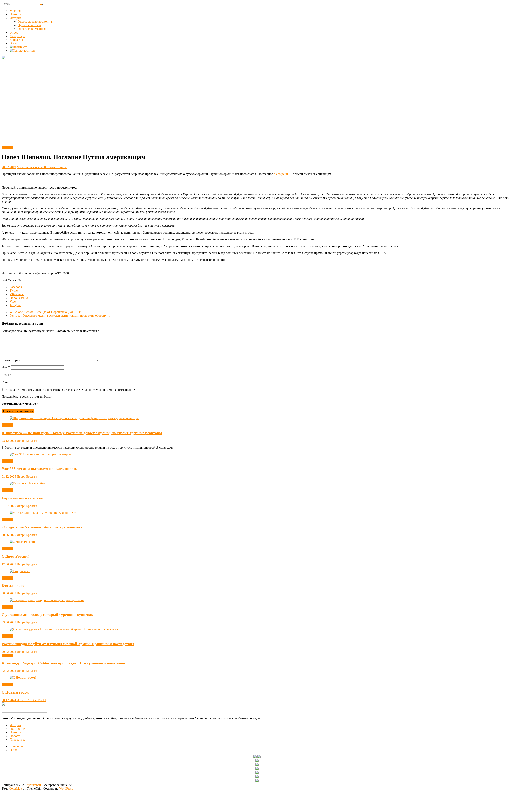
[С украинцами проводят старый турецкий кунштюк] (47, 600)
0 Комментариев (55, 167)
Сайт (5, 382)
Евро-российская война (22, 498)
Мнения (15, 10)
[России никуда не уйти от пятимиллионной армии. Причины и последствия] (64, 629)
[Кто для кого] (20, 571)
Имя (6, 367)
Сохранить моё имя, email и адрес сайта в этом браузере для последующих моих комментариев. (71, 389)
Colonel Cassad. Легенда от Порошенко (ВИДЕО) (45, 312)
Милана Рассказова (30, 167)
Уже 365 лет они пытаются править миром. (39, 469)
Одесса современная (32, 28)
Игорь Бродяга (27, 440)
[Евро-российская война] (27, 483)
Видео (14, 32)
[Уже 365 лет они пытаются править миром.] (41, 454)
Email (6, 374)
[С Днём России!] (22, 541)
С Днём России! (15, 556)
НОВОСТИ (18, 728)
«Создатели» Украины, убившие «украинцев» (42, 527)
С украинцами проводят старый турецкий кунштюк (47, 615)
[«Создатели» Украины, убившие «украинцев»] (43, 512)
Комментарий (11, 360)
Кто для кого (13, 585)
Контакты (16, 39)
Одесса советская (29, 25)
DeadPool (38, 700)
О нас (13, 43)
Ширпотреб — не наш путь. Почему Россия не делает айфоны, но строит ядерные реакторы (82, 433)
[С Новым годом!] (23, 677)
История (15, 18)
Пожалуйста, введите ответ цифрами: (27, 396)
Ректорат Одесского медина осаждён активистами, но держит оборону (60, 315)
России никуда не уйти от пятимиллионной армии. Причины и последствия (68, 644)
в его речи (281, 174)
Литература (17, 36)
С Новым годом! (16, 692)
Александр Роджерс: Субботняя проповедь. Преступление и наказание (63, 663)
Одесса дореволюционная (35, 21)
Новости (15, 14)
